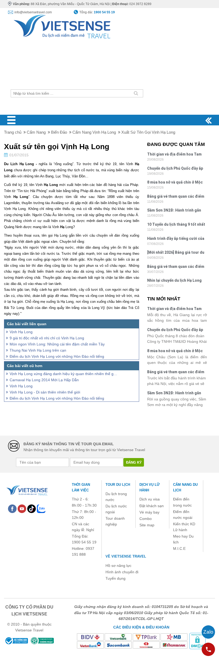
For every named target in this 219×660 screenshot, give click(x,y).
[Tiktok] (31, 508)
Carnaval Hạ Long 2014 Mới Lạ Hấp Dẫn (44, 380)
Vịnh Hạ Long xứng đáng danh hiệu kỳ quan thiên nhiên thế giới (64, 374)
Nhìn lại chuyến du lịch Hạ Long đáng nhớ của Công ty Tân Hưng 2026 (175, 281)
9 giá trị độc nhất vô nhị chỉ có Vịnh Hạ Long (47, 338)
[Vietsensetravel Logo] (26, 489)
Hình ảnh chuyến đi (121, 572)
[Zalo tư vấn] (208, 632)
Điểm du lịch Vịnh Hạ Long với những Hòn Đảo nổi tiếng (57, 356)
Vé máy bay (149, 512)
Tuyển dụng (115, 578)
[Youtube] (22, 508)
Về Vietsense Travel (125, 556)
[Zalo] (41, 508)
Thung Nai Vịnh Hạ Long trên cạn (38, 350)
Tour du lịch (117, 485)
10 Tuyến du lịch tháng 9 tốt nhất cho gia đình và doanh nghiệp (176, 225)
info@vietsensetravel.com (33, 12)
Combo (145, 518)
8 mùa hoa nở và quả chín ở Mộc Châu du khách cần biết (175, 183)
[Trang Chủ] (61, 25)
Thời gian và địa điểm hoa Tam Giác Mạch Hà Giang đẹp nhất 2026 (174, 155)
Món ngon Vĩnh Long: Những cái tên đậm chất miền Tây (57, 344)
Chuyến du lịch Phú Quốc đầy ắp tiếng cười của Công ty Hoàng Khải (175, 169)
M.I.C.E (179, 548)
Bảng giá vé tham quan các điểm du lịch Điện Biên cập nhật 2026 (175, 267)
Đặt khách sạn (151, 506)
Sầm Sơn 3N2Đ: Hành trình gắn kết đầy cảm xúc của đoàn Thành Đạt (176, 211)
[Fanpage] (12, 508)
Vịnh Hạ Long (21, 332)
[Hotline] (208, 649)
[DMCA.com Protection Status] (197, 641)
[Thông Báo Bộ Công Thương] (16, 641)
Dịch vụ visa (149, 499)
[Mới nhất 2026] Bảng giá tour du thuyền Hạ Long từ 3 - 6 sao (175, 253)
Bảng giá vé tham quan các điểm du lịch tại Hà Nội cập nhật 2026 (175, 197)
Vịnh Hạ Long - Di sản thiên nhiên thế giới (45, 392)
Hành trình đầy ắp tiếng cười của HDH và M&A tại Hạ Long (175, 239)
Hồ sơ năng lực (118, 565)
